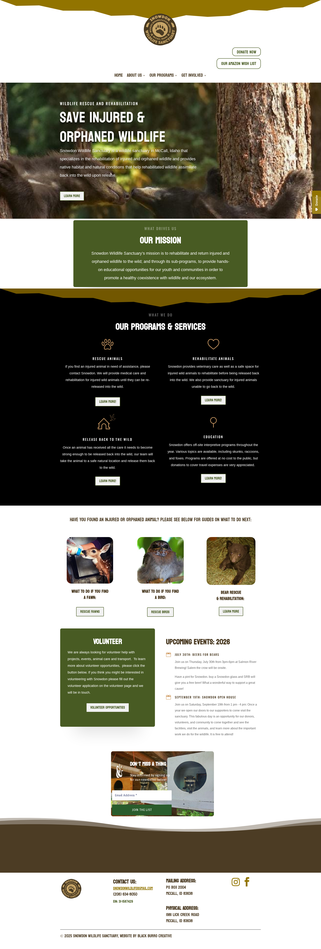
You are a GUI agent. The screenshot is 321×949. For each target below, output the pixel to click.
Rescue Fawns (90, 611)
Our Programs (162, 76)
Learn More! (107, 401)
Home (118, 76)
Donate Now (246, 52)
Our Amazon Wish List (238, 63)
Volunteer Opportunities (107, 707)
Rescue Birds (160, 612)
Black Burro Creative (155, 936)
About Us (134, 76)
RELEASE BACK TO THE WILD (107, 439)
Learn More (72, 196)
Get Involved (192, 76)
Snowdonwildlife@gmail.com (133, 888)
